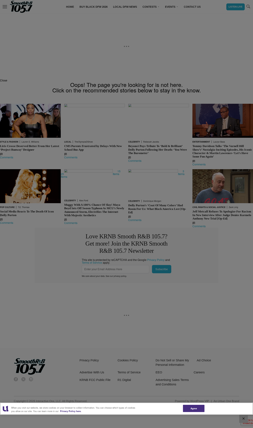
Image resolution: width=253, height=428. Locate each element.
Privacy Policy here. (70, 411)
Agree (194, 408)
